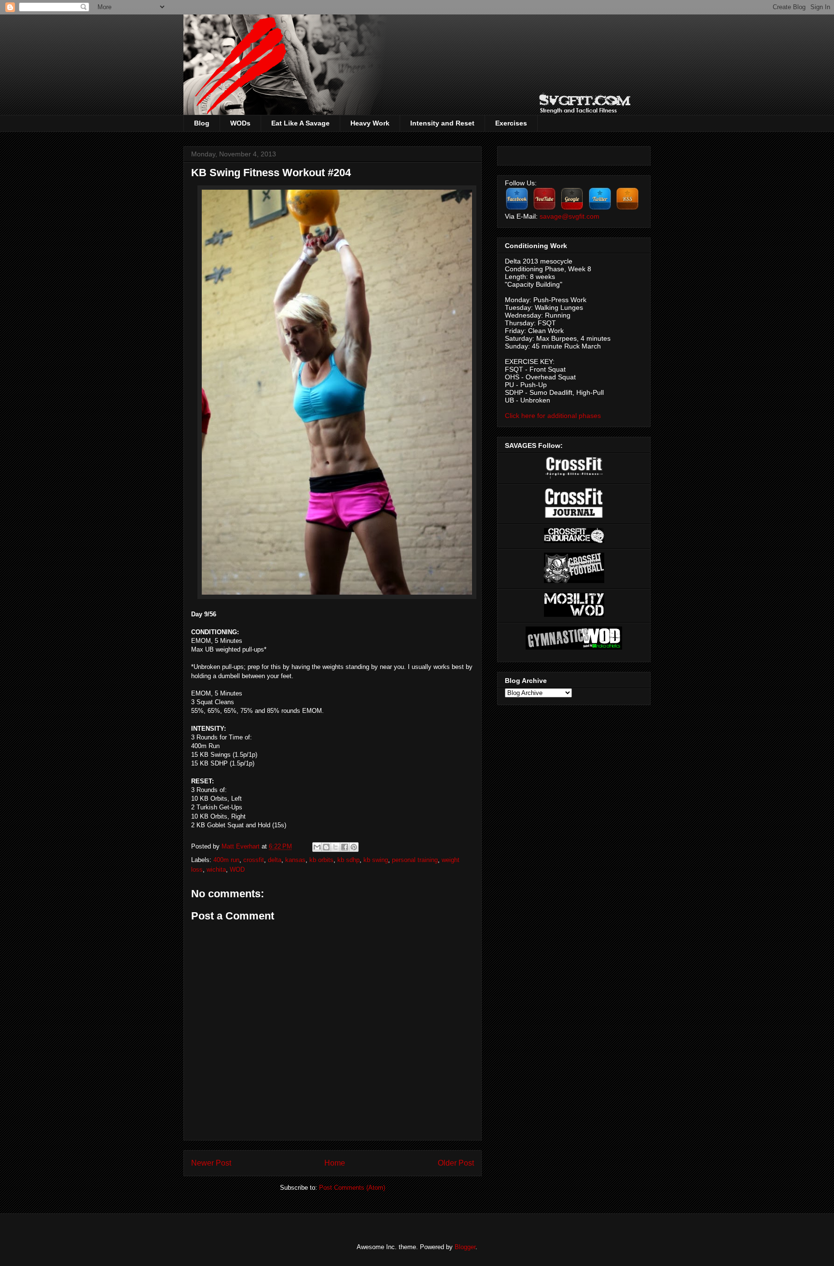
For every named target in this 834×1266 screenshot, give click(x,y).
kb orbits (321, 859)
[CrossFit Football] (574, 580)
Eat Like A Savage (300, 123)
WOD (237, 869)
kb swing (375, 859)
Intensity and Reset (442, 123)
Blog (201, 123)
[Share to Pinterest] (354, 847)
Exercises (511, 123)
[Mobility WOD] (574, 614)
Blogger (465, 1247)
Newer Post (211, 1163)
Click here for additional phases (553, 415)
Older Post (456, 1163)
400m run (226, 859)
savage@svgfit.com (569, 216)
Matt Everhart (242, 846)
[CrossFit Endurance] (574, 540)
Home (334, 1163)
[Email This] (317, 847)
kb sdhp (348, 859)
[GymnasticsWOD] (574, 647)
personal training (415, 859)
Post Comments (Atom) (352, 1187)
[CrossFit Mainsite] (574, 476)
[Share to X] (335, 847)
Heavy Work (369, 123)
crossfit (253, 859)
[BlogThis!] (326, 847)
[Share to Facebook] (344, 847)
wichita (216, 869)
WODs (240, 123)
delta (274, 859)
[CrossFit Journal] (574, 516)
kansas (295, 859)
